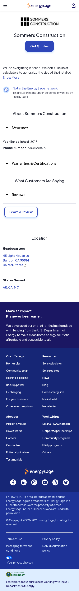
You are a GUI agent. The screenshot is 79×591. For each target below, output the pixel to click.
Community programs (56, 438)
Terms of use (14, 539)
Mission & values (16, 423)
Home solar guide (53, 392)
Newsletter (49, 406)
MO (16, 287)
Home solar (13, 363)
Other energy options (19, 406)
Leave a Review (21, 212)
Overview (19, 127)
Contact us (13, 445)
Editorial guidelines (18, 452)
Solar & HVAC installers (56, 423)
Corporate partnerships (57, 431)
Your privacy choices (20, 562)
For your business (17, 399)
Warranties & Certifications (33, 163)
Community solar (17, 370)
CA (10, 287)
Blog (45, 385)
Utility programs (52, 445)
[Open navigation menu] (5, 5)
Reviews (18, 194)
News (45, 377)
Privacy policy (51, 539)
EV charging (13, 392)
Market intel (49, 399)
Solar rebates (50, 370)
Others (46, 452)
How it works (14, 431)
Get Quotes (39, 46)
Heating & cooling (17, 377)
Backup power (15, 385)
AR (5, 287)
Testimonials (14, 459)
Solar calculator (52, 363)
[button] (39, 77)
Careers (11, 438)
